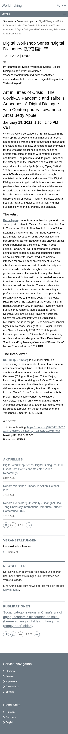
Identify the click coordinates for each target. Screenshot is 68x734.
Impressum (12, 681)
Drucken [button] (10, 712)
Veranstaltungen (25, 21)
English (9, 722)
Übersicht (12, 552)
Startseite (8, 21)
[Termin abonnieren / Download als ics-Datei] (34, 62)
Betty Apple (10, 220)
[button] (6, 525)
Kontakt (10, 676)
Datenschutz (12, 686)
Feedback (11, 717)
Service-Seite (11, 589)
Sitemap (10, 691)
